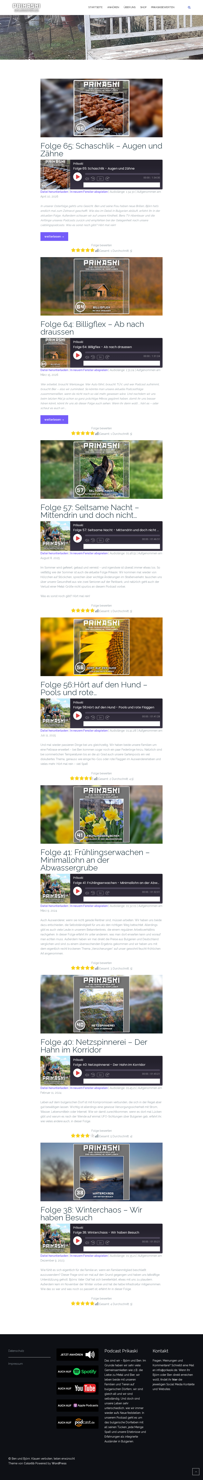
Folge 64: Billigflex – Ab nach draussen (92, 327)
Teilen (107, 184)
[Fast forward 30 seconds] (107, 179)
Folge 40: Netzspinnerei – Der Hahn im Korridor (93, 1045)
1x (100, 178)
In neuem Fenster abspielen (89, 191)
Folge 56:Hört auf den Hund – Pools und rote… (93, 688)
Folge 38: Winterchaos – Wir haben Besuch (91, 1213)
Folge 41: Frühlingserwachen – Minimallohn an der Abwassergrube (95, 859)
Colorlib (29, 1463)
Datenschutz (16, 1350)
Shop (143, 7)
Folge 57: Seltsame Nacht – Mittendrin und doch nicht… (89, 511)
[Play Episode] (77, 176)
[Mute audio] (87, 178)
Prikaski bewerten (162, 7)
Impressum (15, 1363)
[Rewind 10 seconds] (93, 179)
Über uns (129, 7)
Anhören (113, 7)
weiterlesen (54, 235)
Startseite (95, 7)
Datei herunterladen (54, 191)
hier (174, 1379)
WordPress (59, 1463)
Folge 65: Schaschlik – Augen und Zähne (101, 149)
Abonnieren (92, 184)
